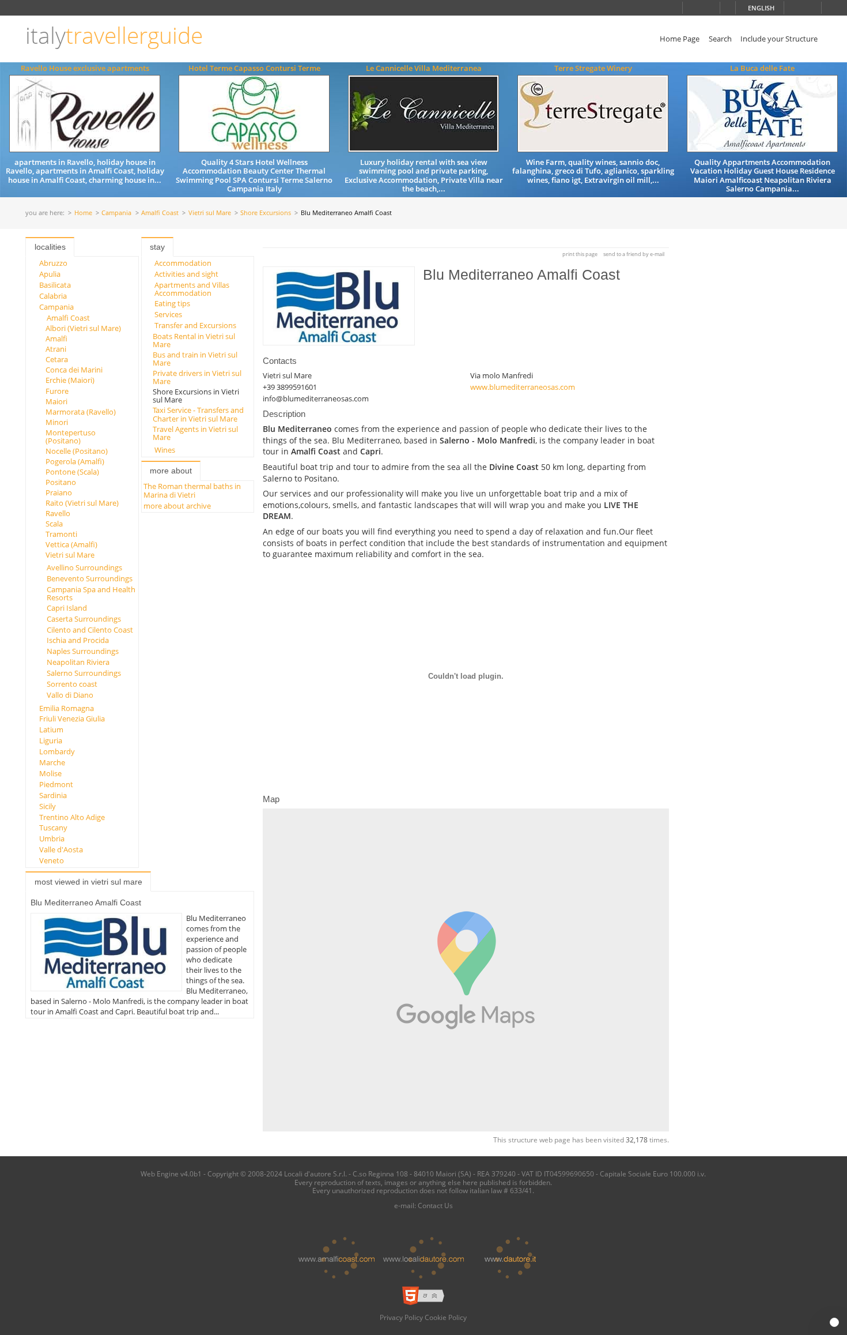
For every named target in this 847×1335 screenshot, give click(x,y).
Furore (57, 391)
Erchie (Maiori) (70, 380)
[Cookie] (834, 1322)
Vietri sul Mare (209, 213)
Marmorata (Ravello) (81, 412)
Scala (54, 524)
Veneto (51, 860)
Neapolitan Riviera (78, 662)
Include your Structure (779, 38)
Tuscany (53, 827)
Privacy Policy (401, 1317)
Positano (61, 482)
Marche (52, 762)
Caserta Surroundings (84, 619)
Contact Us (435, 1205)
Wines (164, 450)
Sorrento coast (72, 684)
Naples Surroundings (83, 651)
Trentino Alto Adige (72, 817)
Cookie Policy (446, 1317)
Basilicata (55, 285)
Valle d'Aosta (61, 849)
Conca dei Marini (74, 370)
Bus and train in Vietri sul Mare (195, 359)
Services (168, 314)
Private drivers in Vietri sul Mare (197, 377)
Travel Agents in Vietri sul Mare (195, 433)
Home (83, 213)
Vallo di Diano (70, 695)
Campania (116, 213)
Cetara (57, 359)
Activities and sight (186, 274)
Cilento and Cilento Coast (90, 630)
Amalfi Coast (160, 213)
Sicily (47, 806)
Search (720, 38)
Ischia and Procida (78, 640)
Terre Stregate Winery (593, 68)
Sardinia (53, 795)
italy (114, 35)
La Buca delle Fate (762, 68)
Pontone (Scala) (72, 472)
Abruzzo (53, 263)
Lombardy (57, 751)
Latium (51, 729)
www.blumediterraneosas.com (522, 387)
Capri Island (67, 608)
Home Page (679, 38)
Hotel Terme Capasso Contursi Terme (254, 68)
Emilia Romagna (66, 708)
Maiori (56, 401)
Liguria (50, 740)
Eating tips (172, 303)
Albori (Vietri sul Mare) (83, 328)
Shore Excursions (265, 213)
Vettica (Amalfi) (71, 544)
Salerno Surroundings (84, 673)
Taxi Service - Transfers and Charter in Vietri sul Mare (198, 414)
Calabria (53, 296)
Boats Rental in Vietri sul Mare (194, 340)
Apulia (49, 274)
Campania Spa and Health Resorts (91, 593)
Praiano (59, 492)
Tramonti (61, 534)
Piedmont (56, 784)
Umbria (52, 838)
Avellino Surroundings (84, 567)
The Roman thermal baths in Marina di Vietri (192, 490)
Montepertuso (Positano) (71, 436)
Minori (57, 422)
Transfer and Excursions (195, 325)
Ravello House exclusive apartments (85, 68)
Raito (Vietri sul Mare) (82, 503)
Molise (50, 773)
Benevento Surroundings (90, 578)
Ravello (58, 513)
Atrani (56, 349)
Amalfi (56, 338)
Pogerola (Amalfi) (75, 461)
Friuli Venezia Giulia (72, 718)
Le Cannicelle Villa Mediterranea (424, 68)
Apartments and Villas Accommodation (191, 289)
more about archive (177, 506)
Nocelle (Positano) (77, 451)
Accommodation (182, 263)
